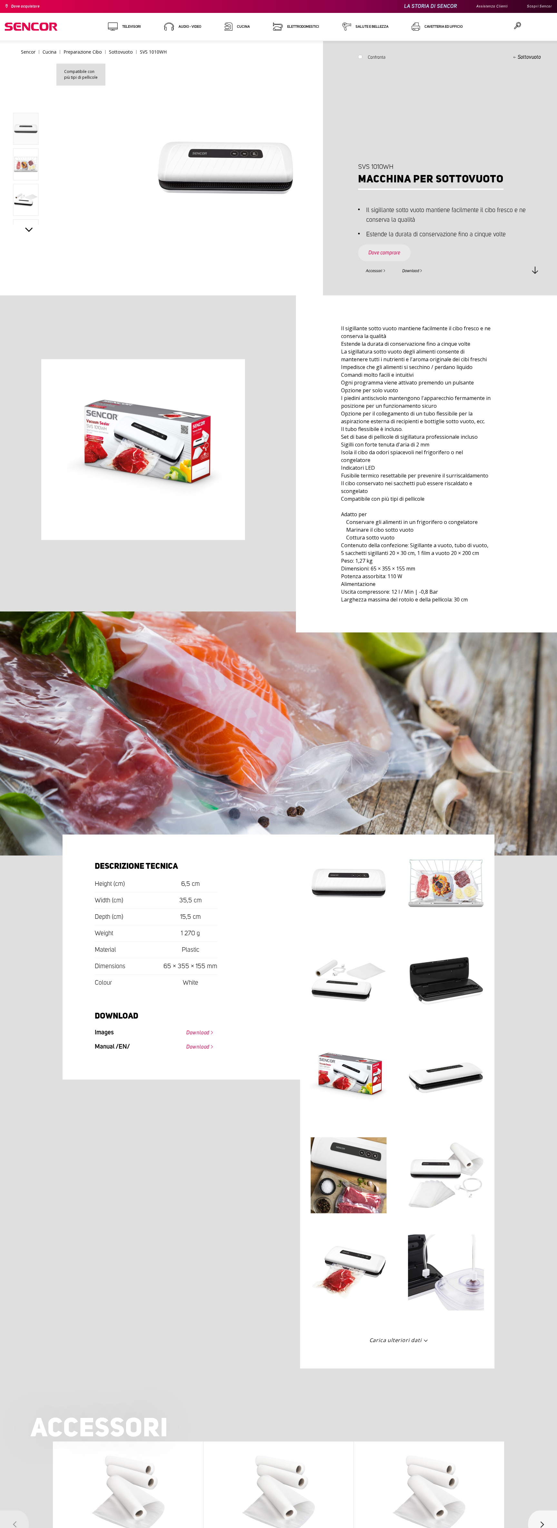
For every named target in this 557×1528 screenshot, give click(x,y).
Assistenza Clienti (484, 6)
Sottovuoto (529, 57)
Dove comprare (391, 246)
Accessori (378, 269)
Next (29, 231)
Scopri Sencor (537, 6)
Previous (29, 98)
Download (423, 269)
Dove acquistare (29, 6)
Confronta (377, 58)
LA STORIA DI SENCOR (419, 6)
